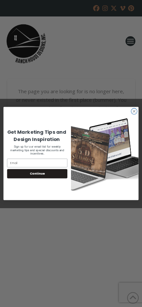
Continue (37, 174)
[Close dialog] (134, 111)
